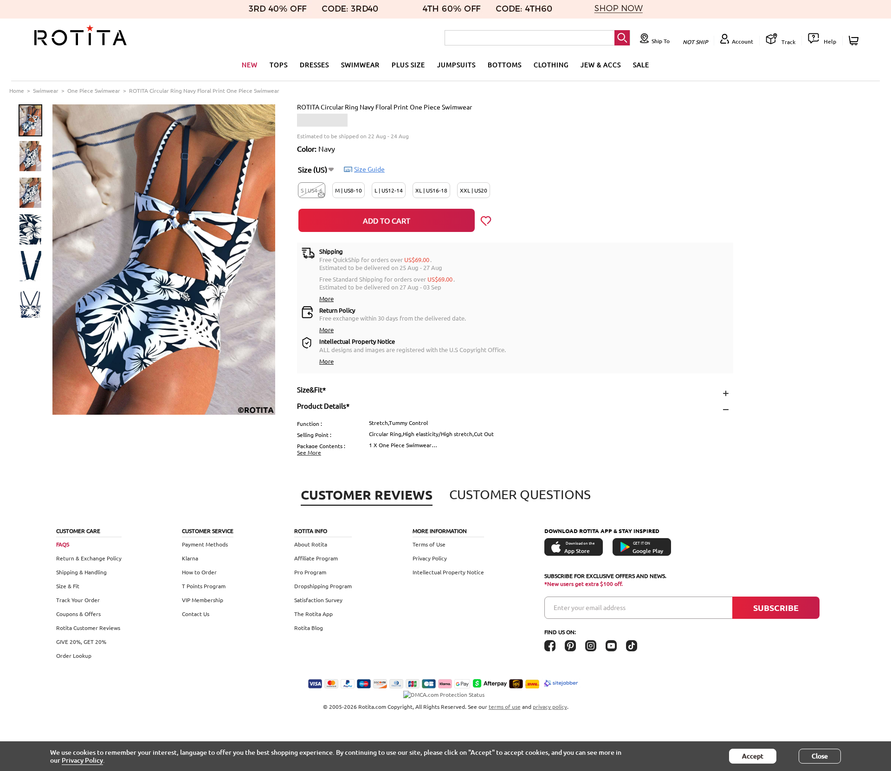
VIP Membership (202, 600)
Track (787, 41)
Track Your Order (78, 600)
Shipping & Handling (81, 572)
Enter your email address (590, 607)
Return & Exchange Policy (89, 558)
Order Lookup (73, 655)
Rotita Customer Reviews (88, 627)
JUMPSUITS (456, 64)
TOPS (279, 64)
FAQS (62, 544)
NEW (250, 64)
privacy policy (550, 706)
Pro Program (310, 572)
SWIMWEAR (360, 64)
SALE (641, 64)
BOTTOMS (505, 64)
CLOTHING (551, 64)
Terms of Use (429, 544)
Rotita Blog (308, 627)
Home (16, 90)
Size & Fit (67, 586)
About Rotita (310, 544)
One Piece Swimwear (93, 90)
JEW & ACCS (601, 64)
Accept (752, 756)
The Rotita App (313, 613)
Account (742, 41)
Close (820, 756)
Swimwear (45, 90)
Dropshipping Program (323, 586)
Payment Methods (205, 544)
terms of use (505, 706)
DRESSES (314, 64)
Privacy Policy (430, 558)
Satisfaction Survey (318, 600)
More (326, 298)
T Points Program (204, 586)
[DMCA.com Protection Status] (445, 690)
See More (309, 452)
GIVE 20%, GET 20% (81, 641)
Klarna (190, 558)
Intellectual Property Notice (448, 572)
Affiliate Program (316, 558)
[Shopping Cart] (855, 40)
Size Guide (369, 169)
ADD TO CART (386, 220)
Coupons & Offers (78, 613)
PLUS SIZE (408, 64)
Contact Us (195, 613)
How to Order (199, 572)
